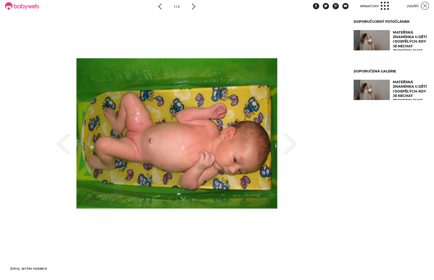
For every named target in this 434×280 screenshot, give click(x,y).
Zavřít (413, 6)
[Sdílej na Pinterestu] (336, 6)
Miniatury (369, 6)
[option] (176, 133)
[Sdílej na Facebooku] (316, 6)
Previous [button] (58, 139)
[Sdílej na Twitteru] (326, 6)
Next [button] (295, 139)
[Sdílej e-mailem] (345, 6)
